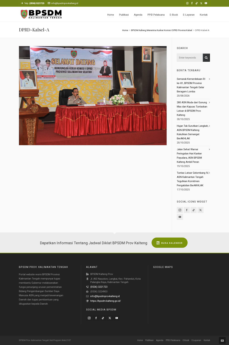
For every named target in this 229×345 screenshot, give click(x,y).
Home (125, 30)
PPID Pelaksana (173, 340)
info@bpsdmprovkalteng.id (64, 3)
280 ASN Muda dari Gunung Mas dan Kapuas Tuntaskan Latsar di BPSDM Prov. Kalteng (192, 109)
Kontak (207, 340)
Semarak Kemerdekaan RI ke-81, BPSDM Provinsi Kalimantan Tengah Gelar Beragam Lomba (191, 85)
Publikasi (149, 340)
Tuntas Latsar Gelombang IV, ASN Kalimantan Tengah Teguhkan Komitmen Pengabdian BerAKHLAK (193, 179)
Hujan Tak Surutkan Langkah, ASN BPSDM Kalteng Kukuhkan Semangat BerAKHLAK (192, 132)
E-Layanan (196, 340)
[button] (206, 57)
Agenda (159, 340)
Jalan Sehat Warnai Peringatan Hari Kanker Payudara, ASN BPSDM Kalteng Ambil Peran (189, 155)
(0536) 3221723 (98, 286)
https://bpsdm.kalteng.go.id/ (105, 300)
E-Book (186, 340)
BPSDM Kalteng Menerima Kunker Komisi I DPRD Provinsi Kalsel (161, 30)
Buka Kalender (172, 243)
